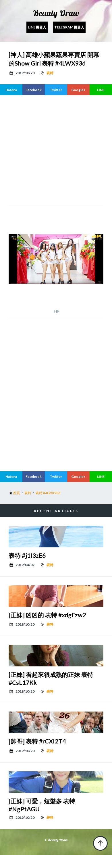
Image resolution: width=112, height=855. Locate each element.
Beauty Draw (56, 13)
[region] (56, 418)
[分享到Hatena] (11, 89)
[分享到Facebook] (33, 89)
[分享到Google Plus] (78, 89)
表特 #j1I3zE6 (27, 555)
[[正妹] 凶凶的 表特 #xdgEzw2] (56, 596)
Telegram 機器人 (69, 27)
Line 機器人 (37, 27)
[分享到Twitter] (56, 89)
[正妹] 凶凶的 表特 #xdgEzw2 (47, 614)
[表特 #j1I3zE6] (56, 536)
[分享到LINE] (101, 89)
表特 (50, 73)
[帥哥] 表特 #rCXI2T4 (37, 741)
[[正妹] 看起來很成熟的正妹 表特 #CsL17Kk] (56, 655)
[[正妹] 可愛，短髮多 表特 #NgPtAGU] (56, 782)
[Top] (100, 843)
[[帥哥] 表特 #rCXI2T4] (56, 722)
